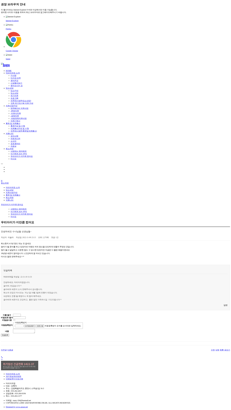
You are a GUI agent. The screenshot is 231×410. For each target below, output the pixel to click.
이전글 (4, 350)
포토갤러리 (15, 144)
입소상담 (9, 88)
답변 (226, 305)
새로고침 (40, 326)
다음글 (10, 350)
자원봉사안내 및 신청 (20, 128)
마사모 (13, 159)
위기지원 (14, 96)
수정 (213, 350)
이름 (7, 315)
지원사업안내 (11, 106)
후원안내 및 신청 (18, 126)
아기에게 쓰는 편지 (19, 154)
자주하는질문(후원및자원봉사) (24, 131)
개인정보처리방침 (13, 376)
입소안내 (14, 91)
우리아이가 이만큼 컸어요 (22, 156)
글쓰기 (227, 350)
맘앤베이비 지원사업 (19, 108)
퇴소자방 (9, 149)
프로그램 (14, 98)
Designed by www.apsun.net (17, 407)
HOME (9, 71)
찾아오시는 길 (17, 86)
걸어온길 (14, 81)
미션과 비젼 (16, 78)
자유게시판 (15, 139)
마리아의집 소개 (13, 73)
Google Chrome (12, 51)
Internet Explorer (12, 21)
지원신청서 (15, 121)
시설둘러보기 (16, 83)
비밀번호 (7, 318)
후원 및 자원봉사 (13, 123)
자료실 (13, 146)
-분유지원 (15, 111)
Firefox (8, 29)
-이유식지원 (16, 113)
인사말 (13, 76)
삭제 (217, 350)
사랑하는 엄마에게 (18, 151)
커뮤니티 (9, 134)
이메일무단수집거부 (14, 379)
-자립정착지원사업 (19, 118)
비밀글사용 (7, 320)
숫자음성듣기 (30, 326)
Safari (8, 59)
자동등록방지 (21, 323)
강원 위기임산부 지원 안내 (22, 103)
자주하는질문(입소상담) (21, 101)
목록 (222, 350)
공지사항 (14, 136)
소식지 (13, 141)
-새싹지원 (15, 116)
